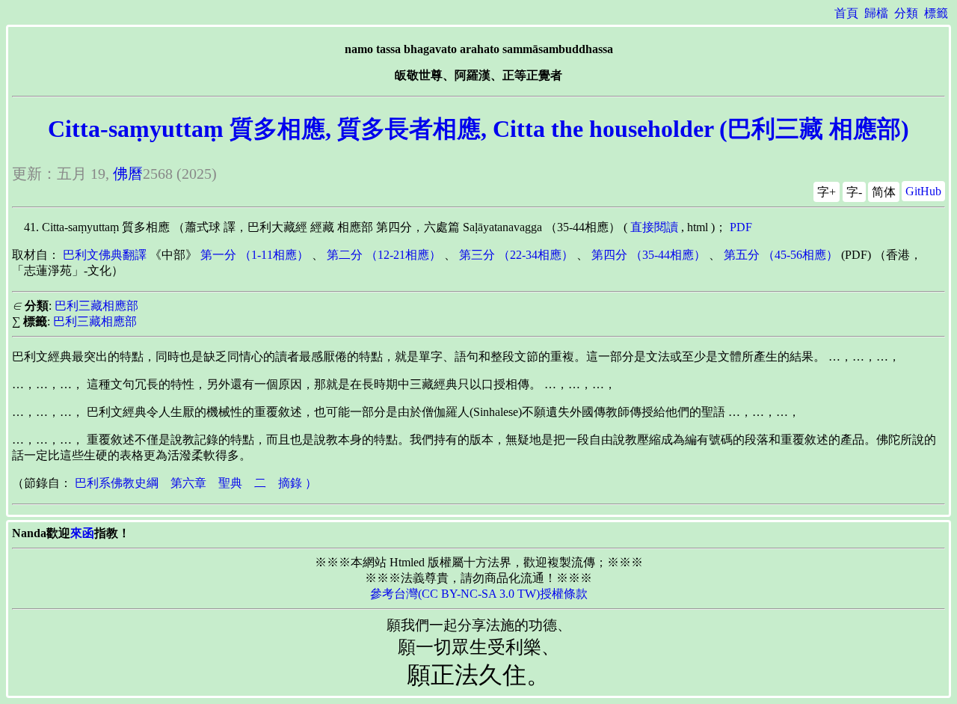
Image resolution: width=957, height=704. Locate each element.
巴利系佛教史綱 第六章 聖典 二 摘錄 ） (196, 483)
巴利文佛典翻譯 (105, 254)
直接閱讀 (654, 227)
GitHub (923, 191)
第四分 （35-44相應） (648, 254)
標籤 (936, 13)
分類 (906, 13)
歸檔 (876, 13)
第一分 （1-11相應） (254, 254)
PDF (741, 227)
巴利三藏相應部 (96, 305)
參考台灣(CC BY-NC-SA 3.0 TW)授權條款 (479, 593)
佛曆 (128, 173)
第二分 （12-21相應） (384, 254)
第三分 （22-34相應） (516, 254)
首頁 (846, 13)
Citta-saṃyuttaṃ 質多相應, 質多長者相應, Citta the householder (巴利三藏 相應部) (478, 128)
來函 (82, 533)
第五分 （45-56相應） (781, 254)
